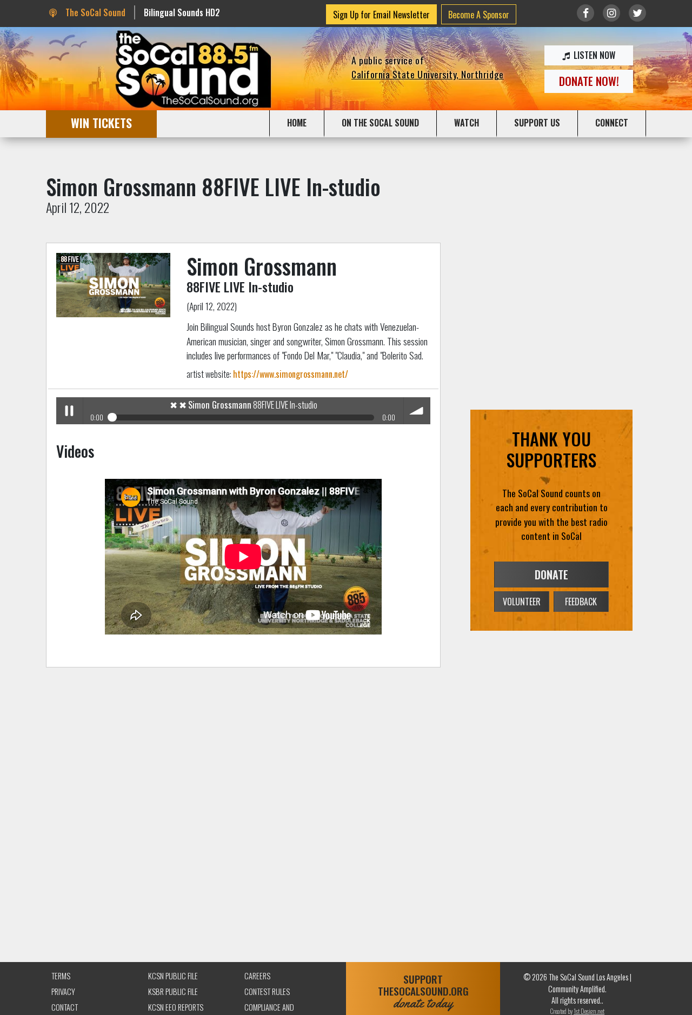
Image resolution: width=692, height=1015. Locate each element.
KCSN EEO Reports (175, 1007)
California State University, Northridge (427, 74)
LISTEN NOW (593, 55)
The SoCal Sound (94, 12)
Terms (60, 975)
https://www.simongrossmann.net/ (290, 374)
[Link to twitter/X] (637, 13)
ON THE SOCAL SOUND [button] (380, 122)
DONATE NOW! (589, 80)
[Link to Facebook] (585, 13)
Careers (257, 975)
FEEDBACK (581, 601)
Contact (64, 1007)
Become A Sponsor (478, 14)
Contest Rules (267, 991)
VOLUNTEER (522, 601)
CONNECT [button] (611, 122)
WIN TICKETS (101, 122)
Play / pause (69, 410)
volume (417, 410)
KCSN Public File (173, 975)
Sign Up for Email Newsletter (381, 14)
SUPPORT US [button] (537, 122)
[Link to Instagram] (611, 13)
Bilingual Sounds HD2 (182, 12)
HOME (297, 122)
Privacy (63, 991)
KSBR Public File (173, 991)
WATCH (466, 122)
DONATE (551, 574)
